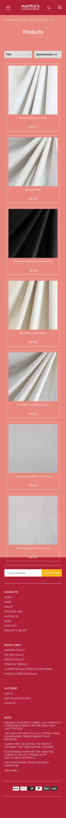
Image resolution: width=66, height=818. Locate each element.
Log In (8, 693)
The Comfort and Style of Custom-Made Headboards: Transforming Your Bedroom (32, 736)
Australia (11, 616)
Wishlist (10, 703)
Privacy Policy (14, 659)
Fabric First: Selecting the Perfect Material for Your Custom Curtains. (29, 746)
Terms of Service (15, 664)
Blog (7, 621)
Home (8, 597)
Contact (10, 625)
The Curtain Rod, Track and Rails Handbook (26, 764)
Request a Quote (15, 630)
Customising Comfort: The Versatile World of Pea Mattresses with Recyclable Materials (29, 754)
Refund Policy (14, 654)
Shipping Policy (14, 650)
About (8, 606)
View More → (12, 770)
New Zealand (13, 611)
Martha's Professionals (20, 673)
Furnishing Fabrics (15, 20)
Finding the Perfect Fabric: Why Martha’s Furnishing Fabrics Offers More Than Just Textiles (32, 725)
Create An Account (17, 698)
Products (34, 20)
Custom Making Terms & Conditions (28, 669)
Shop (7, 602)
